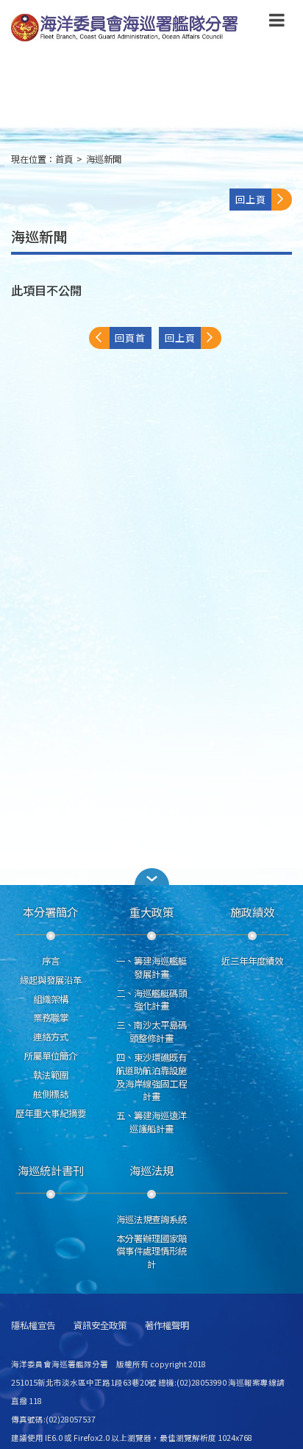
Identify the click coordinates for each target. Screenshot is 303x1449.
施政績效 (252, 911)
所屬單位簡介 (50, 1055)
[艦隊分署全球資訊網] (126, 28)
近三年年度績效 (252, 960)
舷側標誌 (50, 1094)
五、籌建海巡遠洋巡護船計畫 (151, 1122)
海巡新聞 (103, 159)
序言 (51, 960)
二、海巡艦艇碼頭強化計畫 (151, 1000)
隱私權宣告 (33, 1325)
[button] (277, 22)
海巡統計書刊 (51, 1170)
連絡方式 (50, 1036)
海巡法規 (151, 1170)
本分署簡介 (50, 911)
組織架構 (50, 999)
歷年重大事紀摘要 (50, 1113)
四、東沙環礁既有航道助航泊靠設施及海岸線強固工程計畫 (151, 1077)
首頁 (64, 159)
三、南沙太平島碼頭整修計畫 (151, 1031)
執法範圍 (50, 1075)
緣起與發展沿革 (51, 980)
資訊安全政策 (100, 1325)
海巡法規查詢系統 (151, 1219)
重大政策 (151, 911)
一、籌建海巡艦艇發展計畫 (151, 967)
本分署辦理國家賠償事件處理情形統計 (151, 1252)
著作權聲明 (167, 1325)
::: (2, 165)
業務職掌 (50, 1017)
